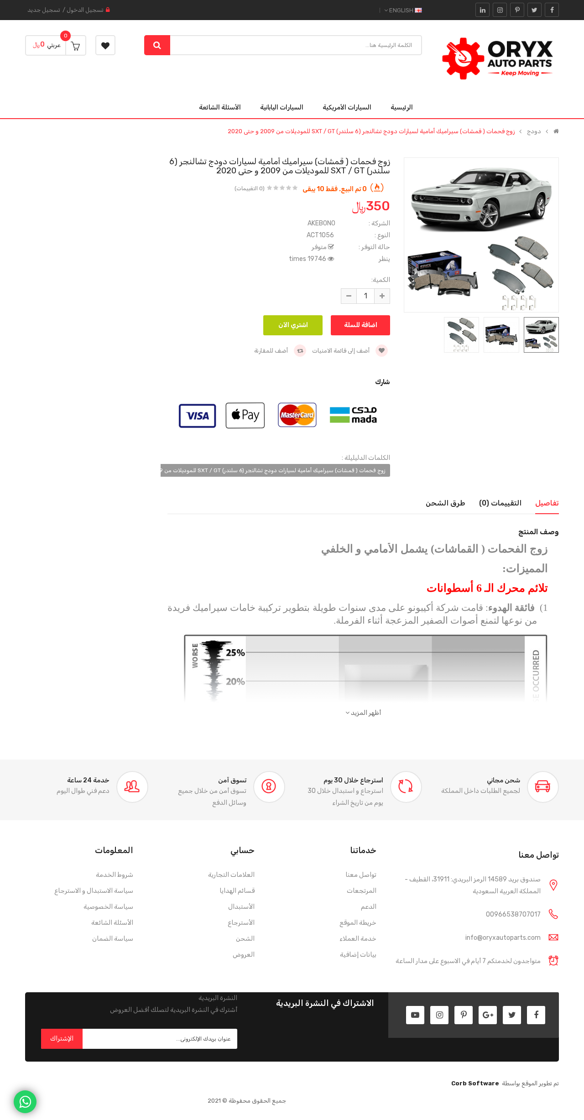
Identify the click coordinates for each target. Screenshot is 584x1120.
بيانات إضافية (358, 955)
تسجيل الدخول (85, 9)
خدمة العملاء (357, 939)
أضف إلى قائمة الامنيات (341, 350)
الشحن (245, 939)
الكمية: (380, 280)
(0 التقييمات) (250, 188)
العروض (244, 955)
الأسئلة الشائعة (112, 923)
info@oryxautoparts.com (503, 938)
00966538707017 (513, 914)
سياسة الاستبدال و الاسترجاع (93, 891)
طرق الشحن (445, 503)
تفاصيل (547, 503)
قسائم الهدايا (237, 891)
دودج (534, 131)
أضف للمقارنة (271, 350)
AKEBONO (321, 223)
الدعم (368, 907)
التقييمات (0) (500, 503)
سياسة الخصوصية (108, 907)
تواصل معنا (360, 875)
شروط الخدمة (114, 875)
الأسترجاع (241, 923)
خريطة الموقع (357, 923)
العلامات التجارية (231, 875)
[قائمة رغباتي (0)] (105, 45)
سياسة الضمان (112, 939)
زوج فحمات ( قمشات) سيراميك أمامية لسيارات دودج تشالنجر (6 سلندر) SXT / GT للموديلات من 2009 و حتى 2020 (371, 131)
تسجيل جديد (43, 9)
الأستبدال (241, 907)
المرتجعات (361, 891)
